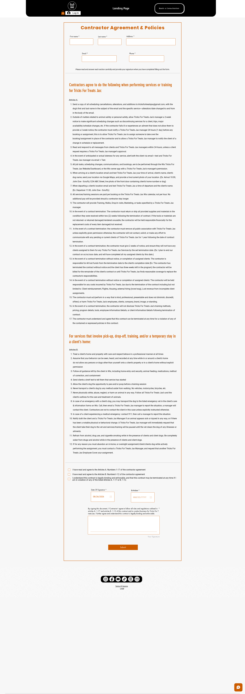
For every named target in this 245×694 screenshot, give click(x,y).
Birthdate (135, 490)
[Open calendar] (111, 497)
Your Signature (154, 536)
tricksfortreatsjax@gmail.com (151, 104)
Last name (102, 37)
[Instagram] (105, 579)
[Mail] (137, 579)
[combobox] (151, 41)
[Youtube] (118, 579)
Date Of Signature (99, 490)
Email (84, 53)
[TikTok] (124, 579)
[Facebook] (111, 579)
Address (129, 36)
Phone (131, 53)
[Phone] (130, 579)
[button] (63, 12)
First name (74, 36)
